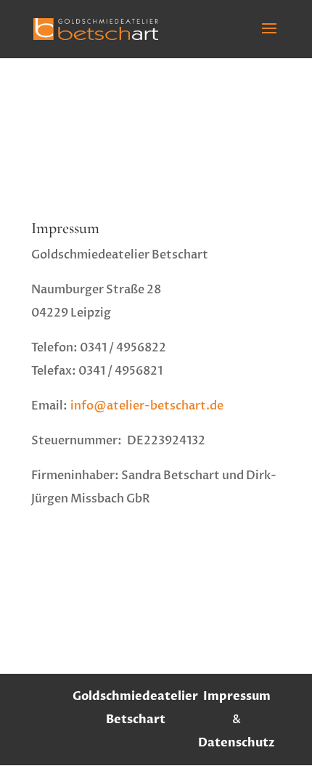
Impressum (237, 696)
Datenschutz (236, 743)
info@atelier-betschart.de (146, 406)
